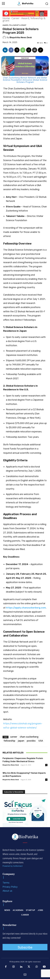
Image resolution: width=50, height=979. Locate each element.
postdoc (31, 740)
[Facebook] (11, 50)
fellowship (9, 740)
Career (16, 18)
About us (7, 890)
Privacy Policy (10, 886)
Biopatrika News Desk (21, 38)
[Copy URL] (40, 50)
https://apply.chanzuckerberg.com (26, 607)
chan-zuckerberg (29, 736)
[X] (16, 50)
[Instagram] (13, 967)
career (13, 736)
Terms (6, 882)
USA (40, 740)
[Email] (28, 50)
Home (6, 18)
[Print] (34, 50)
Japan (21, 740)
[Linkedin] (5, 50)
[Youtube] (44, 967)
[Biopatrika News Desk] (5, 37)
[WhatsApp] (22, 50)
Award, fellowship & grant (24, 19)
